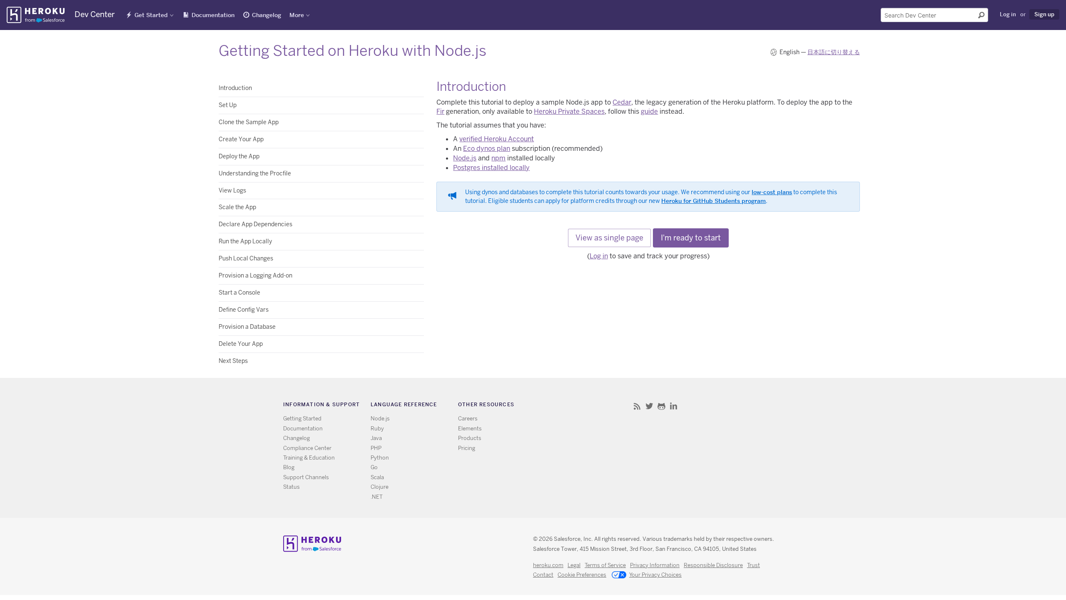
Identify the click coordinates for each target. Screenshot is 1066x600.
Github (661, 406)
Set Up (228, 105)
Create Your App (241, 139)
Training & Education (309, 458)
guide (649, 111)
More (296, 15)
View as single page (609, 237)
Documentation (213, 15)
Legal (574, 565)
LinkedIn (673, 406)
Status (291, 487)
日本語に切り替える (833, 52)
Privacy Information (655, 565)
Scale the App (237, 207)
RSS (637, 406)
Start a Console (239, 292)
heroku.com (548, 565)
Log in (1008, 14)
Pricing (466, 448)
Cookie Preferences (582, 575)
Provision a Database (247, 326)
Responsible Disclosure (713, 565)
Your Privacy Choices (655, 575)
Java (376, 438)
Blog (288, 467)
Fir (440, 111)
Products (469, 438)
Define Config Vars (244, 309)
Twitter (649, 406)
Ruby (377, 428)
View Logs (232, 190)
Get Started (151, 15)
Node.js (464, 158)
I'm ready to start (691, 237)
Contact (543, 575)
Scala (377, 477)
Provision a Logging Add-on (255, 275)
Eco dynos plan (486, 148)
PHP (376, 448)
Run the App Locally (245, 241)
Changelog (266, 15)
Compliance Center (307, 448)
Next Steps (233, 361)
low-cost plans (772, 192)
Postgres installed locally (491, 167)
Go (374, 467)
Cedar (622, 102)
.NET (377, 497)
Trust (753, 565)
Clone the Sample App (249, 122)
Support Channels (306, 477)
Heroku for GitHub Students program (713, 201)
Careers (468, 418)
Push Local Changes (246, 258)
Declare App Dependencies (255, 224)
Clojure (380, 487)
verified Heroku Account (496, 139)
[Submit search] (981, 15)
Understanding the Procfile (255, 173)
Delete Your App (241, 344)
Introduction (235, 88)
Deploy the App (239, 156)
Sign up (1044, 14)
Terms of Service (605, 565)
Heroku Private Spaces (569, 111)
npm (498, 158)
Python (380, 458)
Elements (470, 428)
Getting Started (302, 418)
